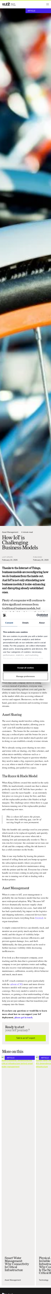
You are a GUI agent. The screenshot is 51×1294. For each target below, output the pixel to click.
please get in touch (23, 1017)
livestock (39, 917)
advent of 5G (16, 984)
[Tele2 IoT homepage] (9, 4)
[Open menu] (47, 4)
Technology (43, 1280)
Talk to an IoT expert (25, 1038)
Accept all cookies (25, 668)
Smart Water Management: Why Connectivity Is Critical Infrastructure (17, 1264)
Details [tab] (25, 623)
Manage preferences (25, 676)
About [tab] (42, 623)
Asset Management (10, 532)
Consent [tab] (9, 623)
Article (31, 11)
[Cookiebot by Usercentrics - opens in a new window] (36, 615)
